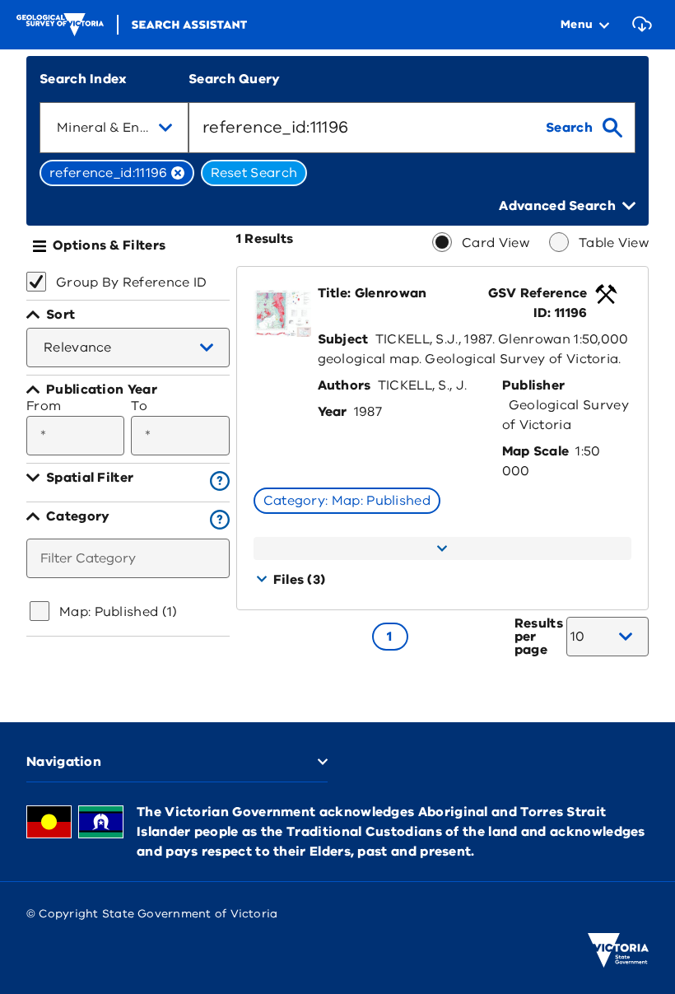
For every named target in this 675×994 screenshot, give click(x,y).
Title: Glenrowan (372, 293)
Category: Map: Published (347, 501)
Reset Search (254, 173)
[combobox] (114, 127)
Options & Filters (109, 245)
